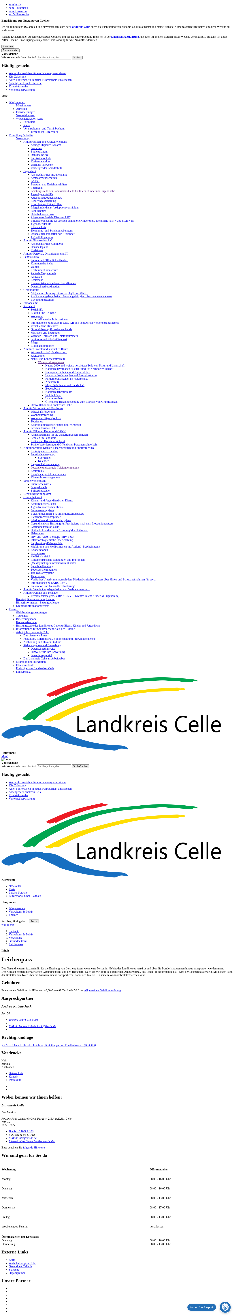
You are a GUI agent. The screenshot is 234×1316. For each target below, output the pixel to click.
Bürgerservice (17, 102)
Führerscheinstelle (41, 484)
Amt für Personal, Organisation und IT (45, 253)
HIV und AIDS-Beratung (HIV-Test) (52, 536)
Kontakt (13, 1076)
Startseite (14, 931)
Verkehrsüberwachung (22, 89)
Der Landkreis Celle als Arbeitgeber (44, 658)
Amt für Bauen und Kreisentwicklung (45, 141)
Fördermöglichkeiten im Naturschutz (66, 378)
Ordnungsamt (31, 289)
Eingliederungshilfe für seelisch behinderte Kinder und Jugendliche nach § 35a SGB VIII (82, 220)
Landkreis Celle (80, 26)
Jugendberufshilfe (41, 223)
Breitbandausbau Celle (44, 428)
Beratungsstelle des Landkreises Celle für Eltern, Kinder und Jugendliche (73, 191)
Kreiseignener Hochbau (44, 451)
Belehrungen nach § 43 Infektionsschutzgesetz (57, 513)
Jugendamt (29, 171)
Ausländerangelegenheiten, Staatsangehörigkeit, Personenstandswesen (71, 296)
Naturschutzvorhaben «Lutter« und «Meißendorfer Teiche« (79, 368)
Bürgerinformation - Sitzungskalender (38, 602)
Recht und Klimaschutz (44, 270)
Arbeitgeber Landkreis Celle (25, 83)
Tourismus (37, 421)
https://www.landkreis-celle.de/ (32, 1141)
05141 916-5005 (23, 1019)
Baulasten (36, 148)
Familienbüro (38, 210)
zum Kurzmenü (18, 11)
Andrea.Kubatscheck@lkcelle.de (32, 1026)
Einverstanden (10, 50)
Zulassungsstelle (40, 490)
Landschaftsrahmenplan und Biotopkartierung (71, 375)
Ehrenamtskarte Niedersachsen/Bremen (53, 283)
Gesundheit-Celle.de (20, 1266)
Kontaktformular (18, 86)
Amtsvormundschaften (44, 177)
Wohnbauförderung (42, 414)
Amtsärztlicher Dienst (43, 503)
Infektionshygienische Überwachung (52, 540)
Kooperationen (39, 549)
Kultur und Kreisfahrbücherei (48, 441)
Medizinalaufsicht (41, 556)
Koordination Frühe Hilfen (46, 204)
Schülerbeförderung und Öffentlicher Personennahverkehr (64, 444)
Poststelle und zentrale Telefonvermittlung (55, 467)
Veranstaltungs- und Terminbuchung (44, 128)
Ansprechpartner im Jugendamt (49, 174)
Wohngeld (37, 316)
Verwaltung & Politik (21, 135)
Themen (13, 609)
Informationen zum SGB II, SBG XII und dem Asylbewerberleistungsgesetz (75, 322)
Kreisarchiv (37, 470)
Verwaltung (22, 138)
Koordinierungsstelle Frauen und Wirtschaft (56, 424)
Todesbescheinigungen (44, 569)
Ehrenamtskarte (25, 665)
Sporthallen (44, 457)
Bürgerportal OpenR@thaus (25, 895)
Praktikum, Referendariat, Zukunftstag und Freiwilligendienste (59, 638)
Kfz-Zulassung (17, 76)
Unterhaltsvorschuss (42, 214)
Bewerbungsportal (26, 619)
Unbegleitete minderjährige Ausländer (52, 233)
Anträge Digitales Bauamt (46, 144)
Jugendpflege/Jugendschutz (46, 197)
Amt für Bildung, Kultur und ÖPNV (44, 431)
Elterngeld (37, 187)
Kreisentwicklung (41, 161)
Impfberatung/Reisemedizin (47, 543)
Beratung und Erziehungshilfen (49, 184)
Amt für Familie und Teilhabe (40, 592)
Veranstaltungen (25, 115)
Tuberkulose (38, 576)
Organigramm (17, 1272)
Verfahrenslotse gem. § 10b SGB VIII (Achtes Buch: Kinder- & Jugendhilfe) (75, 595)
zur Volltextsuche (19, 14)
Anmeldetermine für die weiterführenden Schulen (59, 434)
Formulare (29, 121)
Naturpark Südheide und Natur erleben (67, 372)
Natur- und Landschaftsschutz (48, 358)
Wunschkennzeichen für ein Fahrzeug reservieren (37, 73)
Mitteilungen (23, 105)
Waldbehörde (53, 395)
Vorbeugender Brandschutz (46, 168)
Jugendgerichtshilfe (42, 194)
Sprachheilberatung (42, 566)
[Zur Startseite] (117, 713)
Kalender (43, 461)
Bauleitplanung (39, 151)
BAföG (35, 181)
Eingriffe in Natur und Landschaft (64, 385)
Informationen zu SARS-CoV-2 (49, 582)
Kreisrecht (37, 279)
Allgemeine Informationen (53, 319)
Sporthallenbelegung (42, 454)
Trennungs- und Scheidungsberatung (52, 230)
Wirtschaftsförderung (43, 411)
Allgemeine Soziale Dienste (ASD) (51, 217)
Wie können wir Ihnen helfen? (18, 57)
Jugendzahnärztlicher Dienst (47, 507)
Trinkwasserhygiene (42, 572)
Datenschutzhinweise (43, 648)
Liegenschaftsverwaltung (45, 464)
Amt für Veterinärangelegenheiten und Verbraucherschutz (56, 589)
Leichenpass (38, 553)
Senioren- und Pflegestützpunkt (49, 339)
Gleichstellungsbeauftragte (31, 612)
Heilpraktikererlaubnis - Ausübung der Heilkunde (59, 530)
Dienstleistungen (25, 112)
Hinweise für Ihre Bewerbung (48, 651)
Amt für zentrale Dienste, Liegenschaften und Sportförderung (58, 447)
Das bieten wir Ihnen (35, 635)
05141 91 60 (21, 1131)
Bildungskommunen (42, 345)
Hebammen (37, 533)
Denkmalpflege (39, 154)
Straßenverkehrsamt (34, 480)
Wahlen (35, 266)
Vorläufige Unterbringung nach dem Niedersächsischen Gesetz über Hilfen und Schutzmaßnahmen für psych (93, 579)
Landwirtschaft (54, 398)
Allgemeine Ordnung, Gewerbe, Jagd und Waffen (59, 293)
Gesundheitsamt (32, 497)
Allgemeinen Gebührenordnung (102, 990)
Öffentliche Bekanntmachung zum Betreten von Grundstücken (81, 401)
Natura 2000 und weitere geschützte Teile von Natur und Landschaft (84, 365)
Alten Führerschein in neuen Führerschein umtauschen (40, 79)
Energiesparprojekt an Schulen (48, 474)
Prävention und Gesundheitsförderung (53, 586)
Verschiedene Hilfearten (44, 326)
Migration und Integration (45, 332)
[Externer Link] (121, 1288)
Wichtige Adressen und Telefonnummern (54, 335)
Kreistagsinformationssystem (32, 605)
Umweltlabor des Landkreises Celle (51, 405)
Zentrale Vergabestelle (43, 273)
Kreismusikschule (26, 622)
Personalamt (30, 302)
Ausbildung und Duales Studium (42, 642)
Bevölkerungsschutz (42, 299)
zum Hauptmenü (18, 7)
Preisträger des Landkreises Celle (35, 668)
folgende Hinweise (34, 1147)
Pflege (34, 342)
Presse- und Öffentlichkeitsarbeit (49, 260)
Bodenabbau (52, 388)
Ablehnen (8, 46)
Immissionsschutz (41, 158)
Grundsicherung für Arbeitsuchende (51, 329)
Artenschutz (52, 381)
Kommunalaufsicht (42, 263)
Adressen (21, 108)
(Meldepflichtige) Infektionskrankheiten (53, 563)
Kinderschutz (38, 227)
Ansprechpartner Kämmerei (47, 243)
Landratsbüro (31, 256)
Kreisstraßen (38, 355)
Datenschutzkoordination (45, 286)
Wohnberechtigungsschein (46, 418)
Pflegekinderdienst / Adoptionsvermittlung (55, 207)
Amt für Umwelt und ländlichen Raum (45, 349)
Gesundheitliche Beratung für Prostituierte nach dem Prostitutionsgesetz (72, 523)
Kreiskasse (37, 250)
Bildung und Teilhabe (43, 312)
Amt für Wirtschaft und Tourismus (43, 408)
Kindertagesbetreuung (43, 200)
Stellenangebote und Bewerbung (42, 645)
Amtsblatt (36, 276)
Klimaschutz (23, 671)
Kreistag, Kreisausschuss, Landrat (35, 599)
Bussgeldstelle (39, 487)
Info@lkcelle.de (23, 1138)
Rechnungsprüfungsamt (37, 493)
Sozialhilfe (37, 309)
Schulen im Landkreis (43, 437)
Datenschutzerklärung (125, 36)
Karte (26, 125)
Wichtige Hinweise (42, 164)
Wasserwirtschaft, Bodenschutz (49, 352)
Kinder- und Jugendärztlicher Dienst (52, 500)
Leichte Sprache (18, 892)
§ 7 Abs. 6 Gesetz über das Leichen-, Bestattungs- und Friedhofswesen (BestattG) (48, 1045)
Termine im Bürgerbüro (44, 131)
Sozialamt (29, 306)
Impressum (15, 1079)
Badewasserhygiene (42, 510)
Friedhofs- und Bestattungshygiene (51, 520)
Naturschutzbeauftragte (58, 391)
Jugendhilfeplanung (42, 237)
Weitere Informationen (51, 362)
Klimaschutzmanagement (45, 477)
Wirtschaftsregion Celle (29, 118)
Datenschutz (16, 1073)
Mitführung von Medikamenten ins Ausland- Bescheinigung (65, 546)
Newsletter (15, 886)
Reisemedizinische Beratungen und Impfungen (58, 559)
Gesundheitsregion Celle (45, 526)
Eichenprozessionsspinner (46, 516)
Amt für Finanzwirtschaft (37, 240)
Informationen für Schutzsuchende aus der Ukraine (45, 628)
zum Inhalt (15, 4)
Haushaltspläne (39, 247)
